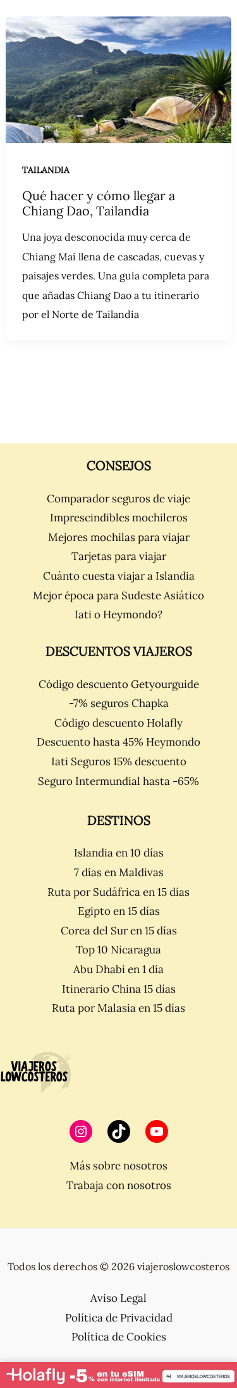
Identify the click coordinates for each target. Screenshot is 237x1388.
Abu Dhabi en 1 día (118, 969)
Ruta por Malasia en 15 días (118, 1008)
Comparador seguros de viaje (118, 499)
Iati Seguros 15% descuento (118, 761)
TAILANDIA (46, 169)
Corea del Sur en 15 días (119, 931)
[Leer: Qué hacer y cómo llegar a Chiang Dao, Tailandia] (118, 79)
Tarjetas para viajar (118, 556)
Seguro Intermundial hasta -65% (118, 781)
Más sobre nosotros (118, 1166)
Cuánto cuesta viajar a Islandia (119, 576)
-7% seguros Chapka (119, 703)
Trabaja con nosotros (118, 1185)
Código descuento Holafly (118, 723)
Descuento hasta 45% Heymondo (118, 742)
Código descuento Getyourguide (119, 684)
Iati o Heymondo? (118, 614)
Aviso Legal (118, 1298)
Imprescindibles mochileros (119, 518)
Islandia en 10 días (119, 853)
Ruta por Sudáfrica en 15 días (118, 892)
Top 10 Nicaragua (118, 950)
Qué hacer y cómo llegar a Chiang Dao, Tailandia (98, 203)
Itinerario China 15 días (119, 989)
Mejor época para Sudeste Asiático (118, 595)
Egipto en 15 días (119, 911)
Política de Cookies (118, 1337)
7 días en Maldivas (119, 872)
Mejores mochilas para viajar (119, 537)
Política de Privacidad (119, 1318)
